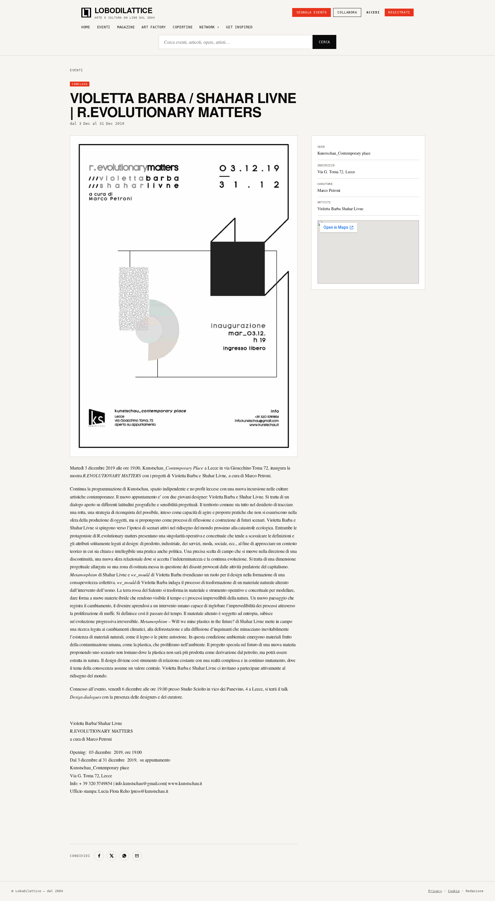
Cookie (454, 891)
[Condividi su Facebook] (99, 856)
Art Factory (154, 27)
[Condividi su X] (112, 856)
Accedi (373, 12)
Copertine (182, 27)
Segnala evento (311, 12)
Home (85, 27)
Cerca (324, 42)
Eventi (103, 27)
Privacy (435, 891)
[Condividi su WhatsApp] (124, 856)
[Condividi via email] (137, 856)
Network (207, 27)
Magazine (126, 27)
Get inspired (239, 27)
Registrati (399, 12)
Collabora (347, 12)
